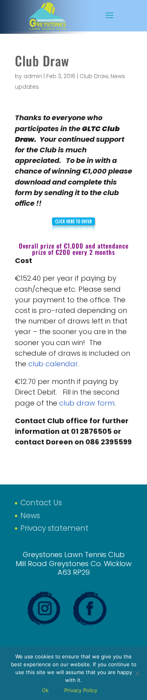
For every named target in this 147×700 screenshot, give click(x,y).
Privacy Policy (80, 690)
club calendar (53, 364)
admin (33, 76)
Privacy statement (54, 528)
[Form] (73, 226)
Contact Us (41, 502)
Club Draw (94, 76)
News (30, 515)
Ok (45, 690)
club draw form (86, 403)
